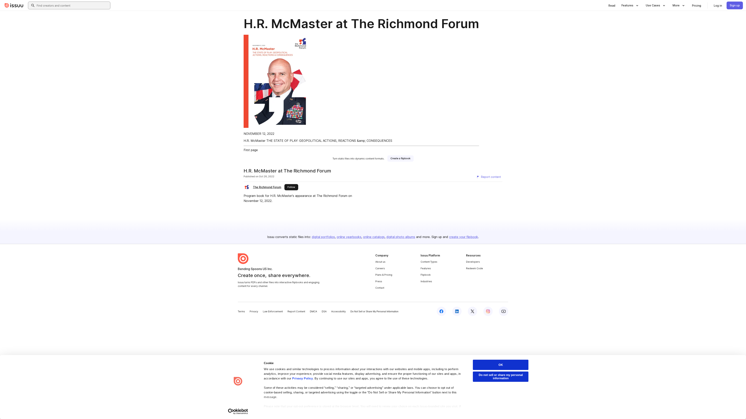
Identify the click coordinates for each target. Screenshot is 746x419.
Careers (380, 268)
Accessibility (338, 311)
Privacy (254, 311)
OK (500, 364)
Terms (241, 311)
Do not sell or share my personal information (501, 376)
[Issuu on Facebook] (441, 311)
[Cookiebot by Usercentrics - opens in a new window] (238, 411)
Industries (426, 281)
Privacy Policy (302, 378)
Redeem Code (474, 268)
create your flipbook (463, 237)
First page (251, 150)
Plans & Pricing (383, 274)
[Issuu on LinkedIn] (457, 311)
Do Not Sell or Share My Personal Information (374, 311)
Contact (379, 287)
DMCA (313, 311)
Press (378, 281)
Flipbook (426, 274)
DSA (324, 311)
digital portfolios (323, 237)
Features (426, 268)
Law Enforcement (273, 311)
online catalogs (374, 237)
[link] (611, 5)
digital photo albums (400, 237)
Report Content (296, 311)
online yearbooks (349, 237)
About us (380, 261)
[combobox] (73, 5)
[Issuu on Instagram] (488, 311)
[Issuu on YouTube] (503, 311)
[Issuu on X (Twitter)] (472, 311)
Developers (473, 261)
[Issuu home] (14, 5)
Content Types (429, 261)
